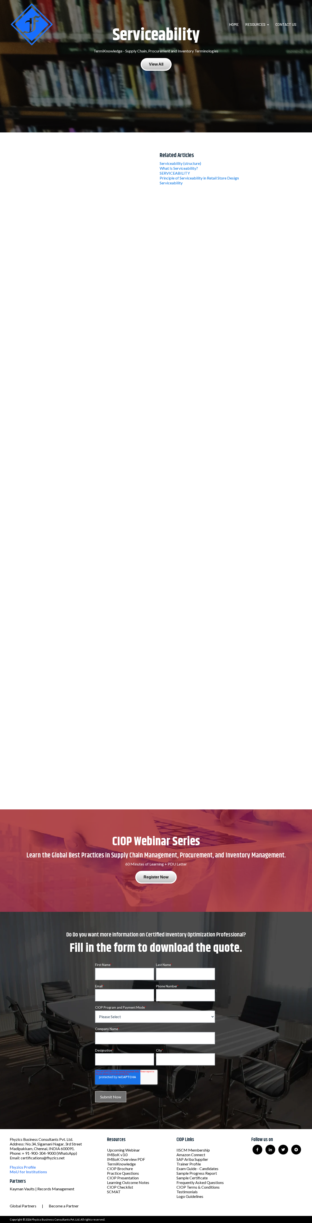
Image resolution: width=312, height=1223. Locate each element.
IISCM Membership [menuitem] (193, 1150)
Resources (255, 24)
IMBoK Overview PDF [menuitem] (126, 1159)
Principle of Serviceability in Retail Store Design (199, 178)
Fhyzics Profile (23, 1167)
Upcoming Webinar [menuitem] (123, 1150)
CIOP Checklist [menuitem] (120, 1187)
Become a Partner (64, 1205)
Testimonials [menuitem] (187, 1191)
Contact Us (285, 24)
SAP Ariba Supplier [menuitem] (192, 1159)
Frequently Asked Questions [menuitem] (200, 1182)
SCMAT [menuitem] (114, 1191)
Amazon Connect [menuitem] (190, 1154)
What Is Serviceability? (179, 168)
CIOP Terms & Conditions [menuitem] (198, 1187)
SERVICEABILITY (175, 173)
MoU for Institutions (28, 1171)
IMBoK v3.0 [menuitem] (117, 1154)
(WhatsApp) (67, 1153)
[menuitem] (236, 24)
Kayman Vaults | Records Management (42, 1188)
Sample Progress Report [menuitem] (196, 1173)
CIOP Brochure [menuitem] (120, 1168)
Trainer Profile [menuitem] (188, 1164)
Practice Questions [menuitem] (123, 1173)
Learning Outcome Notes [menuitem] (128, 1182)
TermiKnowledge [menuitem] (121, 1164)
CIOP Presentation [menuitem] (123, 1177)
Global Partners (23, 1205)
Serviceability (171, 182)
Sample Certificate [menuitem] (192, 1177)
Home (234, 24)
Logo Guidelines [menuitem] (189, 1196)
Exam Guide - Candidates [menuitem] (197, 1168)
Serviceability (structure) (180, 163)
